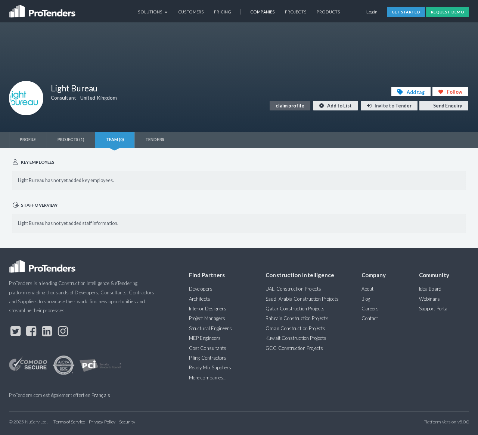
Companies (262, 11)
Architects (199, 299)
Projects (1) (71, 139)
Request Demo (447, 12)
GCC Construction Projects (294, 348)
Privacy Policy (102, 422)
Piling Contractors (207, 358)
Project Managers (207, 318)
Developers (200, 289)
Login (372, 12)
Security (127, 422)
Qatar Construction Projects (295, 309)
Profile (28, 139)
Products (329, 11)
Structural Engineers (210, 328)
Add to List (339, 106)
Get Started (406, 12)
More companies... (208, 378)
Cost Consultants (207, 348)
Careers (370, 309)
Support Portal (433, 309)
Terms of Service (69, 422)
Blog (365, 299)
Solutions (151, 11)
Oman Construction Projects (295, 328)
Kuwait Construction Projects (296, 338)
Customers (191, 11)
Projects (296, 11)
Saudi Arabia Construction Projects (302, 299)
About (367, 289)
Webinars (429, 299)
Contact (369, 318)
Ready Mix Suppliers (210, 367)
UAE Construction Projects (293, 289)
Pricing (222, 11)
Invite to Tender (393, 106)
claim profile (290, 106)
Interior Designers (207, 309)
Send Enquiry (447, 106)
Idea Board (430, 289)
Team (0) (115, 139)
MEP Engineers (205, 338)
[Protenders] (43, 8)
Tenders (154, 139)
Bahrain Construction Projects (297, 318)
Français (100, 395)
